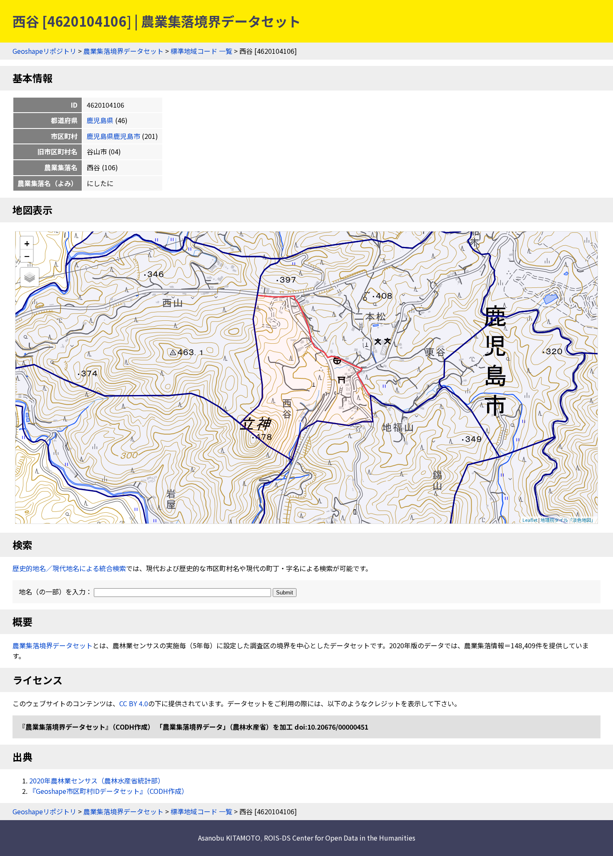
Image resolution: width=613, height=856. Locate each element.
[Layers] (29, 277)
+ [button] (27, 243)
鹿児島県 (100, 120)
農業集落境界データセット (123, 51)
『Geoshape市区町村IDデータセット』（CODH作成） (108, 791)
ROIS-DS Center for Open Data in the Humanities (339, 838)
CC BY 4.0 (133, 703)
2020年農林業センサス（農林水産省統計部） (96, 780)
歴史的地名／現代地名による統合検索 (69, 568)
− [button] (27, 255)
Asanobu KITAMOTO (229, 838)
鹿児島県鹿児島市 (113, 136)
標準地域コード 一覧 (201, 51)
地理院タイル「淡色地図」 (567, 519)
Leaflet (530, 519)
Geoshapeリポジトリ (44, 51)
